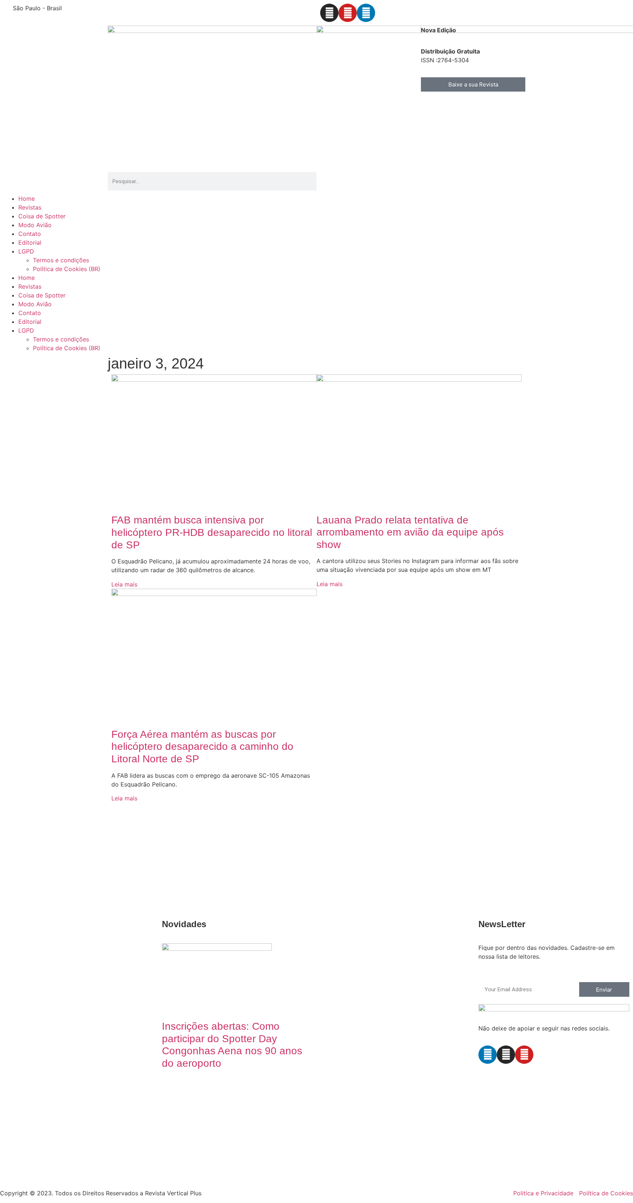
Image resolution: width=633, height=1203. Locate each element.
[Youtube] (347, 13)
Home (26, 198)
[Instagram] (329, 13)
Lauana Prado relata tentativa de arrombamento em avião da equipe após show (410, 532)
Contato (29, 233)
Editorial (29, 242)
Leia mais (124, 584)
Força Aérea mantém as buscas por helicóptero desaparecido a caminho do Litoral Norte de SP (202, 747)
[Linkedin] (366, 13)
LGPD (26, 251)
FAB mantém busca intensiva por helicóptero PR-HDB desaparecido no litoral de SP (211, 532)
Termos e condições (61, 260)
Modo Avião (35, 225)
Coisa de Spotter (42, 216)
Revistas (29, 207)
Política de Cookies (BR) (66, 269)
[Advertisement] (220, 857)
